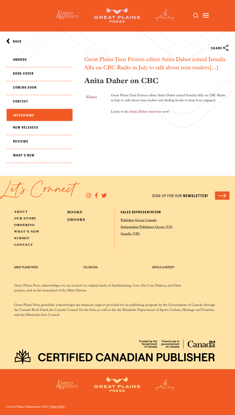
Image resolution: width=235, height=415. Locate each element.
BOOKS (74, 212)
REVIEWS (20, 141)
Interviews (24, 115)
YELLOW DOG (90, 267)
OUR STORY (25, 218)
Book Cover (23, 73)
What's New (24, 155)
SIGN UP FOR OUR (180, 195)
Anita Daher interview (146, 112)
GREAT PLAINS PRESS (26, 267)
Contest (20, 101)
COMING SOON (25, 87)
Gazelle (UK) (130, 234)
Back (17, 41)
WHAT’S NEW (26, 231)
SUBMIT (22, 238)
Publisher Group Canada (139, 220)
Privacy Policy (57, 406)
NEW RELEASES (26, 127)
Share (216, 48)
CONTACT (23, 245)
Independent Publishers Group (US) (147, 227)
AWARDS (20, 59)
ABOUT (21, 212)
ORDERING (24, 225)
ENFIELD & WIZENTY (163, 267)
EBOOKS (76, 220)
